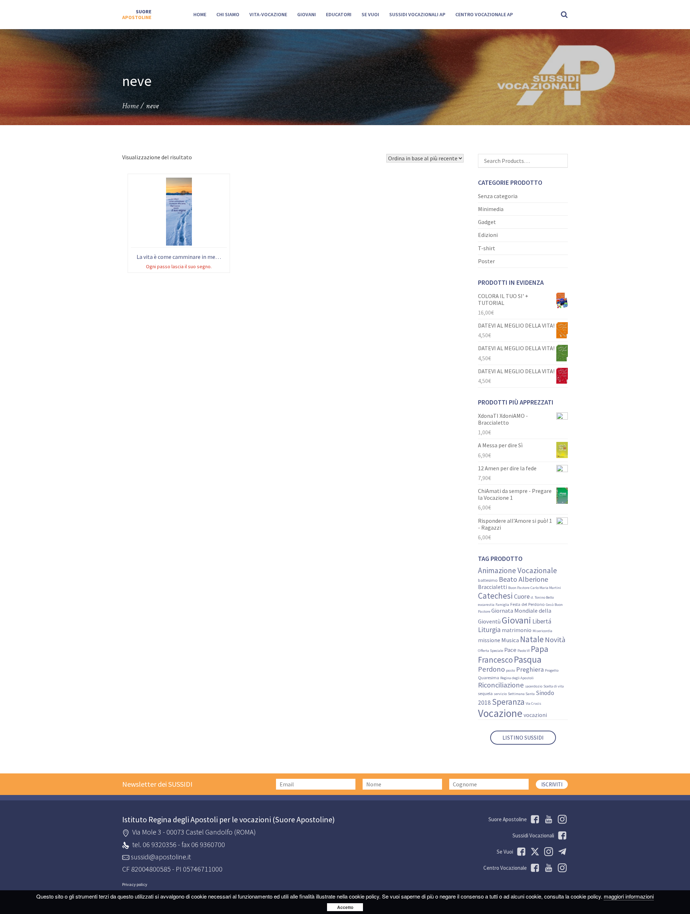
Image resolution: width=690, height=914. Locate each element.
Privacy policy (134, 884)
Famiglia (502, 604)
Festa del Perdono (527, 604)
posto (510, 670)
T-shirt (486, 248)
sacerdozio (533, 686)
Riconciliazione (501, 685)
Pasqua (528, 659)
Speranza (508, 701)
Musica (510, 640)
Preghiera (530, 669)
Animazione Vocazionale (517, 570)
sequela (485, 693)
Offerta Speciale (490, 650)
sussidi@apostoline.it (161, 856)
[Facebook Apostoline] (533, 819)
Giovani (306, 14)
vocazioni (535, 715)
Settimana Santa (521, 693)
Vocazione (500, 713)
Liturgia (489, 629)
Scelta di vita (553, 686)
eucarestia (486, 604)
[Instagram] (561, 867)
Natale (532, 639)
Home (199, 14)
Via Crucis (533, 703)
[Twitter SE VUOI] (533, 851)
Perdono (491, 669)
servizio (500, 693)
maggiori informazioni (629, 896)
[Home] (136, 15)
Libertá (541, 621)
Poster (486, 261)
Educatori (338, 14)
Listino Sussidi (523, 737)
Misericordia (542, 631)
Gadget (487, 221)
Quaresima (488, 677)
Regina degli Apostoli (517, 678)
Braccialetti (492, 586)
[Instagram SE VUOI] (561, 819)
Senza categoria (498, 196)
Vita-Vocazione (268, 14)
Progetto (551, 670)
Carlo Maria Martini (545, 587)
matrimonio (517, 630)
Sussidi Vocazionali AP (417, 14)
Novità (555, 639)
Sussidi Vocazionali (533, 835)
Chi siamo (227, 14)
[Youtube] (547, 819)
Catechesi (495, 595)
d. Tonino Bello (542, 597)
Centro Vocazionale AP (484, 14)
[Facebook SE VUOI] (520, 851)
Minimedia (490, 208)
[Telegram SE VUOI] (561, 851)
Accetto (345, 907)
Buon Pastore (518, 587)
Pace (510, 650)
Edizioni (488, 234)
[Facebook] (533, 867)
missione (489, 640)
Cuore (522, 596)
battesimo (488, 580)
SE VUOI (370, 14)
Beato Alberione (523, 579)
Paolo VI (524, 650)
